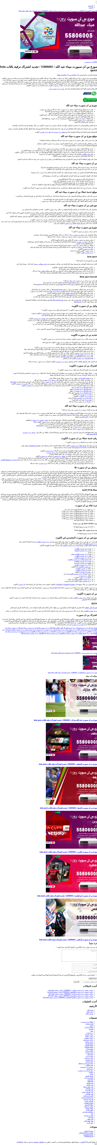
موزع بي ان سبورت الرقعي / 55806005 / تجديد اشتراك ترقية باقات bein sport (68, 940)
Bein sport (70, 295)
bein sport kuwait (92, 434)
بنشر (91, 1031)
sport (38, 284)
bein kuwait (77, 302)
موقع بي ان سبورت (59, 132)
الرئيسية (90, 6)
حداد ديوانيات (89, 1060)
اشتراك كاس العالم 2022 (60, 628)
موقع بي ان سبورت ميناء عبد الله (72, 633)
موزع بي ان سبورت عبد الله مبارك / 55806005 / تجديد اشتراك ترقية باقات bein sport (65, 720)
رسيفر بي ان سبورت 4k (21, 630)
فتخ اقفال (90, 1081)
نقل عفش (90, 1119)
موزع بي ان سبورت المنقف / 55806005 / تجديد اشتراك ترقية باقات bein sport (68, 764)
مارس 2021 (89, 1014)
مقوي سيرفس (88, 1106)
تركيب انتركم (89, 1034)
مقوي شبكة (89, 1108)
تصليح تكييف (89, 1043)
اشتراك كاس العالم (91, 607)
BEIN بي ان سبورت (90, 62)
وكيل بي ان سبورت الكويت (70, 545)
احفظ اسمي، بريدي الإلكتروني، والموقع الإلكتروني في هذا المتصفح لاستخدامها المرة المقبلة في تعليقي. (63, 975)
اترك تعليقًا (60, 75)
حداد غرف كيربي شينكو (86, 1063)
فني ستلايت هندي (46, 271)
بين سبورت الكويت (85, 567)
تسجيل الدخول (88, 1131)
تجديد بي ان (88, 396)
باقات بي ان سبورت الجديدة (44, 628)
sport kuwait (72, 282)
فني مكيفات (89, 1094)
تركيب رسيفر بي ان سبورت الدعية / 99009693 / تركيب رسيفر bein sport (71, 994)
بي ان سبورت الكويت (42, 542)
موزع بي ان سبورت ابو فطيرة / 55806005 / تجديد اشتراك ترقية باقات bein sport (67, 896)
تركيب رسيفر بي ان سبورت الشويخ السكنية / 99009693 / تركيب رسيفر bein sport (68, 997)
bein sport (13, 382)
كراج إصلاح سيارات (87, 1097)
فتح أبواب (90, 1079)
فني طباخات (89, 1088)
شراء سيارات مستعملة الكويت (10, 460)
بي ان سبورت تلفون (87, 252)
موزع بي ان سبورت (27, 631)
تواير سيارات (89, 1052)
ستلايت (91, 1072)
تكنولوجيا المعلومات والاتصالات (65, 584)
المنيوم (91, 1029)
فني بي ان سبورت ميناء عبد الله (79, 631)
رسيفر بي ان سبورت (76, 329)
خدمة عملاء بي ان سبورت (78, 445)
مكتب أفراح (89, 1110)
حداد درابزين (89, 1056)
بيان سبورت (21, 584)
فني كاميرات (89, 1090)
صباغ (91, 1074)
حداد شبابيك (89, 1061)
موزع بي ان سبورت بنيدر (56, 89)
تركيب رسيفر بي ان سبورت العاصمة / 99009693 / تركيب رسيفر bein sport (70, 992)
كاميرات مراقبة (88, 1096)
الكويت (82, 1142)
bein (35, 422)
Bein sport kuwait (57, 289)
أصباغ (91, 1025)
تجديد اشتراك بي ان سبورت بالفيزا (82, 358)
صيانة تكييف (89, 1076)
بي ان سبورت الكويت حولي (79, 554)
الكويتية (47, 545)
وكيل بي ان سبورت (85, 576)
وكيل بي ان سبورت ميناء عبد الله (31, 633)
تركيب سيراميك (88, 1040)
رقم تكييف (89, 1069)
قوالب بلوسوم (37, 1142)
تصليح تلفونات (89, 1045)
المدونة (91, 7)
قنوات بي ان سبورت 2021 (61, 631)
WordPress (20, 1142)
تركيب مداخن (89, 1042)
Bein (61, 284)
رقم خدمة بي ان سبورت (85, 1070)
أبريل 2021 (90, 1012)
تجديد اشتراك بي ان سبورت (83, 387)
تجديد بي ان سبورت (85, 394)
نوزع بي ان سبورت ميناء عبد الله (52, 633)
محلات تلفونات (88, 1103)
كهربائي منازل (88, 1101)
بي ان (91, 251)
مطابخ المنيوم (89, 1105)
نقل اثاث (90, 1117)
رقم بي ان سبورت (45, 132)
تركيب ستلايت (43, 264)
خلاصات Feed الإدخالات (86, 1133)
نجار (92, 1114)
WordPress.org (88, 1136)
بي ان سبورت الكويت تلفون (82, 579)
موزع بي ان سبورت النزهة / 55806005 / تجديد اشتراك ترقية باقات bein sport (68, 808)
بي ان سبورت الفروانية (90, 543)
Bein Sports (70, 621)
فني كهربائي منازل (87, 1092)
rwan (95, 75)
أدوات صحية (89, 1024)
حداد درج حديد (88, 1058)
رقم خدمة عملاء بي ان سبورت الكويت (80, 559)
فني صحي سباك (88, 1087)
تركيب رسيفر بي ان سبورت (39, 420)
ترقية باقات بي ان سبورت (76, 630)
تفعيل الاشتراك (84, 378)
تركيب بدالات (89, 1036)
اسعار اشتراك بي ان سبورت (89, 628)
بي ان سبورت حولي (85, 581)
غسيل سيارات (88, 1078)
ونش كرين (90, 1123)
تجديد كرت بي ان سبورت (84, 398)
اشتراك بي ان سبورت (81, 619)
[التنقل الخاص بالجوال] (96, 1)
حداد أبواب (90, 1054)
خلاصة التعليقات (88, 1134)
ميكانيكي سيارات (88, 1112)
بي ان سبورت (81, 120)
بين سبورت (80, 242)
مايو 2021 (90, 1010)
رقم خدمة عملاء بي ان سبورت (73, 223)
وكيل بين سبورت (88, 249)
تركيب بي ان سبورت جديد (49, 630)
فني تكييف (90, 1083)
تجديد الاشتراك (81, 355)
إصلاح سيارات (88, 1027)
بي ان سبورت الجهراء (81, 550)
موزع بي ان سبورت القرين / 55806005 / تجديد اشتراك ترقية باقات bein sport (68, 852)
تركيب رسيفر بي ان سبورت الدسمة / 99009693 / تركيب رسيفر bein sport (70, 995)
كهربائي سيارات (88, 1099)
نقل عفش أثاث (88, 1121)
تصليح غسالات (88, 1047)
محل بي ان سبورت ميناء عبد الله (43, 631)
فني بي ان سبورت (21, 384)
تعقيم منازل (89, 1049)
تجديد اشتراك (65, 356)
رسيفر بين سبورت (78, 235)
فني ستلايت (86, 154)
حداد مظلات (89, 1065)
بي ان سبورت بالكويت (81, 561)
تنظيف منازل (89, 1051)
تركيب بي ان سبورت (63, 630)
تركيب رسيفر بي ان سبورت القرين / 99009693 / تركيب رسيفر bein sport (70, 990)
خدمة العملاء (33, 445)
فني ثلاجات (89, 1085)
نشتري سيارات (88, 1115)
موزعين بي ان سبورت (88, 633)
